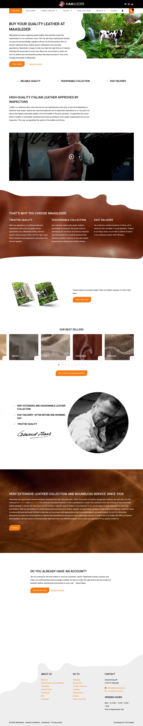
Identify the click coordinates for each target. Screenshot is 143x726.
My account (77, 683)
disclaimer (46, 722)
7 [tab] (79, 364)
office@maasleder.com (116, 688)
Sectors (66, 11)
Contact (114, 11)
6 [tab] (75, 364)
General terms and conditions (52, 683)
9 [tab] (85, 364)
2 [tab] (62, 364)
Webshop (15, 11)
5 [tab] (72, 364)
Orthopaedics (78, 693)
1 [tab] (58, 364)
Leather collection (48, 11)
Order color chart (84, 11)
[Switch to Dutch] (125, 4)
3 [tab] (65, 364)
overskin (22, 503)
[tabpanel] (24, 347)
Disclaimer (45, 686)
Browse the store (40, 590)
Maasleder (20, 722)
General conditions (32, 722)
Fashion (76, 696)
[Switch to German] (132, 4)
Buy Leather (30, 11)
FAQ (42, 696)
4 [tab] (68, 364)
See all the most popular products (71, 373)
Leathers (76, 689)
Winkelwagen (132, 10)
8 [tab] (82, 364)
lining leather (35, 503)
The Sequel (129, 722)
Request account (35, 64)
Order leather (17, 64)
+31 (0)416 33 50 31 (115, 691)
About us (99, 11)
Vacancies (45, 699)
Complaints (45, 693)
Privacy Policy (46, 689)
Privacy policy (56, 722)
